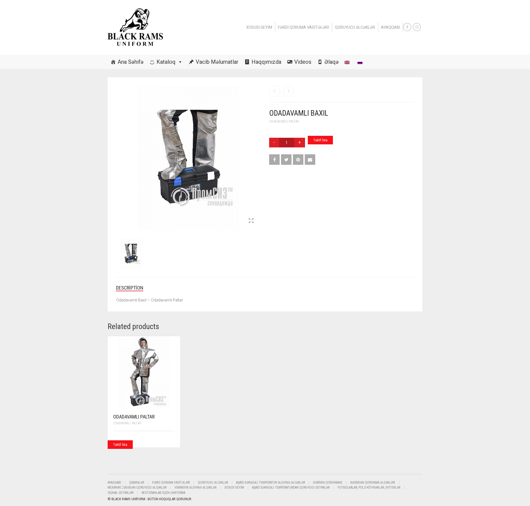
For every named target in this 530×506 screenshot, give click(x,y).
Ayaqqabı (390, 27)
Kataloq (166, 62)
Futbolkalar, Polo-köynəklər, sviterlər (369, 487)
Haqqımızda (266, 62)
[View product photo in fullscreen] (251, 221)
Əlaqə (331, 62)
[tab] (134, 288)
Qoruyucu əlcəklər (355, 27)
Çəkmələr (136, 482)
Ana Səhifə (131, 62)
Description (129, 288)
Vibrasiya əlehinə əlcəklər (195, 487)
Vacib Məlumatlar (217, 62)
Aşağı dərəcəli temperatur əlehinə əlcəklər (270, 482)
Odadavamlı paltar (284, 121)
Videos (302, 62)
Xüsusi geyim (259, 27)
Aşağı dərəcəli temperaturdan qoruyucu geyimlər (291, 487)
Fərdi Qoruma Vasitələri (303, 27)
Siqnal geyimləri (121, 493)
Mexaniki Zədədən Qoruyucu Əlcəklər (137, 487)
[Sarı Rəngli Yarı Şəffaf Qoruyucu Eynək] (274, 91)
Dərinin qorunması (327, 482)
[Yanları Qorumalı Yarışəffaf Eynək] (288, 91)
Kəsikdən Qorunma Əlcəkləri (372, 482)
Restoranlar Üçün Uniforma (163, 493)
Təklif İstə (320, 140)
